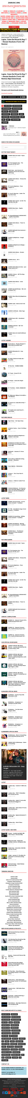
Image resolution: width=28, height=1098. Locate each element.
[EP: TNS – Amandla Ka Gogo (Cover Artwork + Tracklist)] (4, 511)
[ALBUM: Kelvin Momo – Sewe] (4, 284)
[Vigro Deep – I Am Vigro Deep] (4, 423)
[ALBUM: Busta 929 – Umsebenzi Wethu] (4, 321)
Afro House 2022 (17, 105)
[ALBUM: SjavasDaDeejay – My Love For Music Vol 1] (4, 292)
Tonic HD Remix (15, 119)
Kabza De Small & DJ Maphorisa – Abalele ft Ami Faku (16, 436)
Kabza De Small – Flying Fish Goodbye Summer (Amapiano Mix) (17, 841)
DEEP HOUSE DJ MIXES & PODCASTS (11, 928)
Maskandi (21, 1049)
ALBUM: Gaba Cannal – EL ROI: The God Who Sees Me (17, 201)
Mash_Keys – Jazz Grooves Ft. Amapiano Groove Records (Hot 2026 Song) (16, 172)
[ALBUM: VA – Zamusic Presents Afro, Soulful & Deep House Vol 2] (4, 630)
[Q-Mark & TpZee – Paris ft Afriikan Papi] (4, 431)
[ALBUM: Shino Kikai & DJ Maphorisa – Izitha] (4, 299)
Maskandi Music (6, 1054)
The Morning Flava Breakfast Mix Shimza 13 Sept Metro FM (16, 940)
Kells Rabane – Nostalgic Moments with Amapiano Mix (17, 1003)
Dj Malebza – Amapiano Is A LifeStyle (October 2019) (15, 702)
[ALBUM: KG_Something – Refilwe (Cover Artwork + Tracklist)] (4, 519)
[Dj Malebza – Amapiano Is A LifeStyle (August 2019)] (4, 727)
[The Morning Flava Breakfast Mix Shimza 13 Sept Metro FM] (4, 942)
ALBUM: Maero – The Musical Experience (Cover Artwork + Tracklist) (15, 532)
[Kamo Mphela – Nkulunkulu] (4, 469)
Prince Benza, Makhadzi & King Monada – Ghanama (16, 459)
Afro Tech (5, 111)
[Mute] (20, 97)
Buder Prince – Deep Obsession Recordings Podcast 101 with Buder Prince (17, 981)
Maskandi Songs (16, 1054)
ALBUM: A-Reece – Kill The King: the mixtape (16, 275)
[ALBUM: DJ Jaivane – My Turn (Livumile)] (4, 328)
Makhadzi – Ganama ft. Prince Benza (16, 452)
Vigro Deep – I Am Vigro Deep (15, 421)
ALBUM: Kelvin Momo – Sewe (15, 281)
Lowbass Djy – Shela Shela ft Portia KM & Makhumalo (17, 808)
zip (20, 1057)
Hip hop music (18, 1046)
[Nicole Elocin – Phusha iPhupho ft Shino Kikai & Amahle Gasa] (4, 346)
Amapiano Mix (14, 1027)
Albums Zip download (14, 925)
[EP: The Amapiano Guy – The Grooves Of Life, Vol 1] (4, 165)
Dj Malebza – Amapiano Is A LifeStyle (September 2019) (15, 717)
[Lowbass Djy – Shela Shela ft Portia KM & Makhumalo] (4, 810)
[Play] (3, 97)
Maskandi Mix (16, 1052)
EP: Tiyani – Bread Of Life (14, 373)
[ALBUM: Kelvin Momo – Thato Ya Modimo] (4, 225)
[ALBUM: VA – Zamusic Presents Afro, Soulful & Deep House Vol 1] (4, 637)
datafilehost (6, 114)
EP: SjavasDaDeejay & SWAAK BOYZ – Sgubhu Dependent (17, 216)
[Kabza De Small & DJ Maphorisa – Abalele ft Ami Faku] (4, 438)
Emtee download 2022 (14, 899)
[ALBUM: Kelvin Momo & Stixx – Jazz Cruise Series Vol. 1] (4, 269)
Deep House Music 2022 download (14, 923)
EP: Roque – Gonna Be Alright (15, 380)
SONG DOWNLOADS (18, 34)
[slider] (24, 97)
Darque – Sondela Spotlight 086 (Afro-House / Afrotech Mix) (16, 834)
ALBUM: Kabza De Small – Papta (16, 155)
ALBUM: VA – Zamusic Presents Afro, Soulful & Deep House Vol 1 (16, 635)
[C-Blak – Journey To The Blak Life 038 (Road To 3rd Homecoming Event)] (4, 858)
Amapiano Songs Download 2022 (14, 883)
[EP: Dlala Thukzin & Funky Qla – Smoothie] (4, 361)
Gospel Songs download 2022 (14, 912)
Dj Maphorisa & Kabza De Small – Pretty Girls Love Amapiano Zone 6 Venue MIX (17, 444)
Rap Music (8, 1057)
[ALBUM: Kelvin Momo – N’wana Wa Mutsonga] (4, 181)
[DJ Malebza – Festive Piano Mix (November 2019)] (4, 697)
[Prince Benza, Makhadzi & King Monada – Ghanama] (4, 461)
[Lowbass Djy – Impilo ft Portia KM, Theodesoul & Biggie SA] (4, 803)
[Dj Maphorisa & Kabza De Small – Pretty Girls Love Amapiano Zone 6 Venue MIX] (4, 445)
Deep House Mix (13, 1036)
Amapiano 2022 (5, 1025)
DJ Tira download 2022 (14, 901)
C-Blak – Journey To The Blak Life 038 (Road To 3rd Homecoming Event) (16, 857)
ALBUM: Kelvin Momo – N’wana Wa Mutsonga (17, 179)
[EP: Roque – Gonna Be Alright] (4, 383)
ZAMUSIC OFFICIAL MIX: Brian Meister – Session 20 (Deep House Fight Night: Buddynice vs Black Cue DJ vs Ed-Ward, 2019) (17, 683)
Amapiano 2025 (5, 1027)
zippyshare (5, 1060)
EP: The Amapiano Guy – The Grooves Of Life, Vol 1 (15, 163)
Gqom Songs (22, 1044)
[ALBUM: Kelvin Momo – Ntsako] (4, 255)
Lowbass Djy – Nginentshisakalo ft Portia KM (17, 815)
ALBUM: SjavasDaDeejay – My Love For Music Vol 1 (17, 289)
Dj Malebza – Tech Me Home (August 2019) (15, 710)
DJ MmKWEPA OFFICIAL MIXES (9, 731)
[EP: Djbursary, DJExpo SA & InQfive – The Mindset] (4, 398)
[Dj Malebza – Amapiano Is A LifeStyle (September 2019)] (4, 719)
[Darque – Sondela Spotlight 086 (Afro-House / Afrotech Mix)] (4, 836)
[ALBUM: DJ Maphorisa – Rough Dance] (4, 240)
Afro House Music (17, 108)
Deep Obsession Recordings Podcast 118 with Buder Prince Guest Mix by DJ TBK (16, 964)
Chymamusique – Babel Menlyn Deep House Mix (16, 864)
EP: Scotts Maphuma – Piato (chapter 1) (15, 186)
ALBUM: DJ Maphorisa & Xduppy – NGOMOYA (16, 245)
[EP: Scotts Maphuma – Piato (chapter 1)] (4, 189)
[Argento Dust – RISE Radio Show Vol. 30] (4, 991)
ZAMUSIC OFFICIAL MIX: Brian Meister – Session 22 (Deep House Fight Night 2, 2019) (17, 665)
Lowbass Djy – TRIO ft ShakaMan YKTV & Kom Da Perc (16, 793)
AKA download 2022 (14, 891)
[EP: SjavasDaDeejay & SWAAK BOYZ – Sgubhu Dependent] (4, 218)
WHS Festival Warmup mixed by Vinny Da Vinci (16, 932)
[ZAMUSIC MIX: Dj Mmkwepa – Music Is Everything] (4, 745)
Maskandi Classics (6, 1052)
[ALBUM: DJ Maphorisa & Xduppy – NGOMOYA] (4, 247)
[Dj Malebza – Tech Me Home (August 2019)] (4, 712)
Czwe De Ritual (13, 111)
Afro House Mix (6, 108)
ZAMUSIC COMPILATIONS (8, 616)
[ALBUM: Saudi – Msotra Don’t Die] (4, 306)
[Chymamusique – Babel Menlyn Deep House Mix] (4, 866)
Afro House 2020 (16, 1017)
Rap (3, 1057)
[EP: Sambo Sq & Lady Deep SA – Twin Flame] (4, 412)
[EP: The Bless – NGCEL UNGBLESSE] (4, 390)
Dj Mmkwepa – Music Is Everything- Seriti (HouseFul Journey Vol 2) (17, 735)
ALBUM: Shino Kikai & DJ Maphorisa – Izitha (17, 297)
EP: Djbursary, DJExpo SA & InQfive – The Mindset (17, 396)
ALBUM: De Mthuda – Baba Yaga (16, 311)
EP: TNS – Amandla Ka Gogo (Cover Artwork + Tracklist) (17, 509)
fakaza (21, 114)
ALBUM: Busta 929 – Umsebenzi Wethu (16, 319)
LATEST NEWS (5, 498)
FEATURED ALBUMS (6, 539)
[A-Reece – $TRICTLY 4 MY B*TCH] (4, 483)
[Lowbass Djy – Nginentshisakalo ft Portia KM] (4, 818)
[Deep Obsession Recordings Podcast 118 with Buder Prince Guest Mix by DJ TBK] (4, 965)
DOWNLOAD (4, 35)
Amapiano (16, 1022)
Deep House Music (6, 1038)
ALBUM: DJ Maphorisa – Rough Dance (16, 238)
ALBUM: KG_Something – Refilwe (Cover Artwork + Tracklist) (16, 517)
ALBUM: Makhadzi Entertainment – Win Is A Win (17, 230)
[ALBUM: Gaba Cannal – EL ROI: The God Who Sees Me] (4, 203)
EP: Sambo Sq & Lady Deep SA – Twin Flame (16, 410)
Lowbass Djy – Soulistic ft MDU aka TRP (17, 786)
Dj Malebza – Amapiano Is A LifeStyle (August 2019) (15, 724)
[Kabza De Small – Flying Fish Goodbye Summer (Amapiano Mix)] (4, 843)
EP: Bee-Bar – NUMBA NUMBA (15, 366)
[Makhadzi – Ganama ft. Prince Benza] (4, 454)
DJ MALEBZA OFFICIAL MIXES (9, 691)
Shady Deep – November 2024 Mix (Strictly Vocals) (16, 848)
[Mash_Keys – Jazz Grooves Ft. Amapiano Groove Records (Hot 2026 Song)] (4, 173)
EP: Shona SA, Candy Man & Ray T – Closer (17, 403)
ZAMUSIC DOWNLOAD (6, 34)
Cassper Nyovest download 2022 (14, 889)
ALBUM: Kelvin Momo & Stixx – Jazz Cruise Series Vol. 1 (17, 267)
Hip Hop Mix (10, 1046)
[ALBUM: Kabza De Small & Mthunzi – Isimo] (4, 336)
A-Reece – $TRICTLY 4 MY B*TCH (16, 481)
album (10, 1022)
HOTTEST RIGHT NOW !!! (8, 152)
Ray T (8, 119)
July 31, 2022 (5, 47)
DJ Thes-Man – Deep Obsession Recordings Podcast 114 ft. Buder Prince (16, 972)
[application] (14, 97)
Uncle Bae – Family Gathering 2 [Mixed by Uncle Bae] (16, 996)
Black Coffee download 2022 (14, 902)
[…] (9, 777)
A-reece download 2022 (14, 886)
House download (14, 917)
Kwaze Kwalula (15, 117)
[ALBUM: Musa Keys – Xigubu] (4, 211)
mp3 (3, 119)
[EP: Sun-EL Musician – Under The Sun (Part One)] (4, 196)
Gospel (12, 1041)
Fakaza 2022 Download (14, 906)
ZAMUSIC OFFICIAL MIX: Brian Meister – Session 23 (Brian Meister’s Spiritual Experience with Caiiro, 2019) (17, 656)
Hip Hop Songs (5, 1049)
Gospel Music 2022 (14, 915)
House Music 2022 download (14, 922)
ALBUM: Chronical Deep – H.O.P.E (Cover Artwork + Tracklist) (16, 502)
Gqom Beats (14, 1044)
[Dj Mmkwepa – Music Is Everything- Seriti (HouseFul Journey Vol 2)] (4, 738)
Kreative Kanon (14, 1087)
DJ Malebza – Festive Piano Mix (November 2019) (16, 695)
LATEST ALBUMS (6, 340)
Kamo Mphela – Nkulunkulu (15, 466)
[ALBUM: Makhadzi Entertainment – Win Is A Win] (4, 233)
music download (14, 897)
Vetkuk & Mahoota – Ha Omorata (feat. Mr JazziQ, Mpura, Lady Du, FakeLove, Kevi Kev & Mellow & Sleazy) (16, 490)
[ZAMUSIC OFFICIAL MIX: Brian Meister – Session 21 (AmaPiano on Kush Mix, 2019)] (4, 675)
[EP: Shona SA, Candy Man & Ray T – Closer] (4, 405)
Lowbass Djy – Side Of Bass (15, 822)
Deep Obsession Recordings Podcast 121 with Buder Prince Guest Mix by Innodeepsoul (16, 948)
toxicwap (5, 122)
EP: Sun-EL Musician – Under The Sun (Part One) (16, 194)
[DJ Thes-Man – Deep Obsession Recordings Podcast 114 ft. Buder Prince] (4, 974)
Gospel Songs (5, 1044)
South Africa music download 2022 (14, 896)
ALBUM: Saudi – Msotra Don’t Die (16, 303)
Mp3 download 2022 (14, 893)
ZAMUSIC (12, 47)
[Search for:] (14, 147)
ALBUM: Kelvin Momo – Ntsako (16, 252)
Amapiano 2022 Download (14, 881)
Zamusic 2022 (14, 876)
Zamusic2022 (14, 878)
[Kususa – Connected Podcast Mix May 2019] (4, 958)
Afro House (8, 105)
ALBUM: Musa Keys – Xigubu (15, 208)
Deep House (5, 1036)
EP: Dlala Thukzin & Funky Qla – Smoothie (16, 359)
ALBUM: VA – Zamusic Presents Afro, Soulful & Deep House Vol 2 (16, 628)
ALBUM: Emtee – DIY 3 (13, 259)
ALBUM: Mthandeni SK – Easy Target (15, 352)
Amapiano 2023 (14, 1025)
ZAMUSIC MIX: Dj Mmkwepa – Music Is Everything (17, 743)
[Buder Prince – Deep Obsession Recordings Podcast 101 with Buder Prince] (4, 982)
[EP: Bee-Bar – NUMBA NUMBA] (4, 368)
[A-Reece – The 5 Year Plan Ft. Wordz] (4, 476)
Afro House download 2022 (14, 910)
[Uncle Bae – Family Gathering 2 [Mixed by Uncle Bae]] (4, 998)
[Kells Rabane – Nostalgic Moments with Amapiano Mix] (4, 1006)
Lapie (22, 117)
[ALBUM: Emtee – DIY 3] (4, 262)
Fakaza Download (14, 904)
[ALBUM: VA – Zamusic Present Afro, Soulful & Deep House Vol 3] (4, 623)
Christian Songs (6, 1033)
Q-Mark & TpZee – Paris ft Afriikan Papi (17, 428)
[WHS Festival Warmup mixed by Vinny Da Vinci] (4, 934)
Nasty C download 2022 (14, 888)
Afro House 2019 (6, 1017)
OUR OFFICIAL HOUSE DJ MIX (9, 642)
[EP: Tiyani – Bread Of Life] (4, 376)
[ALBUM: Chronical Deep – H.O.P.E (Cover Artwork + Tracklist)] (4, 504)
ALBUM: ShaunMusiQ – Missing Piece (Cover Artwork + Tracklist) (16, 524)
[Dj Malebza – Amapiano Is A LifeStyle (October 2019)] (4, 705)
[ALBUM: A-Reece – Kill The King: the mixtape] (4, 277)
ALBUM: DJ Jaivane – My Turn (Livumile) (15, 326)
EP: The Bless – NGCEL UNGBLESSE (17, 388)
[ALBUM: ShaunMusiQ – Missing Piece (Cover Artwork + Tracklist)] (4, 526)
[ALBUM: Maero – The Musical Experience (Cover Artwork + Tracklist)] (4, 533)
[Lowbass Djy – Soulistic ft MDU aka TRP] (4, 788)
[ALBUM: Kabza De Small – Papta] (4, 158)
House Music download (14, 919)
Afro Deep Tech (5, 1014)
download (14, 114)
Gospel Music (19, 1041)
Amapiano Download (14, 884)
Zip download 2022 (14, 894)
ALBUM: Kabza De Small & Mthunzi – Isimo (17, 333)
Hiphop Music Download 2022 (14, 909)
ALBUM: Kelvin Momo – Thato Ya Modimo (16, 223)
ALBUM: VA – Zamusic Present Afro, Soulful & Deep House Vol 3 (17, 620)
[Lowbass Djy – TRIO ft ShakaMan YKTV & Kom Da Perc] (4, 796)
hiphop (4, 1046)
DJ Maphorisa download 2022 (14, 907)
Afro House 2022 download (14, 920)
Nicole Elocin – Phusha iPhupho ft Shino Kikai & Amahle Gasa (16, 344)
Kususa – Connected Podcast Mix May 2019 (16, 956)
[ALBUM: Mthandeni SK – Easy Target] (4, 354)
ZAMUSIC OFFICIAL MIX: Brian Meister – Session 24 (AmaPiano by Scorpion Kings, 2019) (17, 647)
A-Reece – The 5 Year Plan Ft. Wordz (15, 474)
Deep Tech (15, 1038)
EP (2, 1041)
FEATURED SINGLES (6, 417)
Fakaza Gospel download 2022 (14, 914)
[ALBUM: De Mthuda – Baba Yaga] (4, 314)
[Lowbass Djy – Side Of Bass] (4, 825)
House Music (6, 117)
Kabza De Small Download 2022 (14, 880)
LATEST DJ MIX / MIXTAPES (8, 830)
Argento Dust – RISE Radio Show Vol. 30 (16, 989)
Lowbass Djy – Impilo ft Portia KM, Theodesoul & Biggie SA (17, 801)
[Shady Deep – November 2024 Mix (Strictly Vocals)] (4, 851)
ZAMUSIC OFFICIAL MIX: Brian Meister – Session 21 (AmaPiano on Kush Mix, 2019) (17, 674)
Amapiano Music (6, 1030)
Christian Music (16, 1030)
